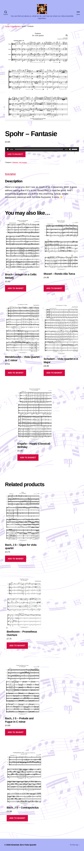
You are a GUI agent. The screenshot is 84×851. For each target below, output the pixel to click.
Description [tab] (10, 174)
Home (7, 26)
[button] (67, 35)
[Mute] (70, 149)
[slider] (75, 149)
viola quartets (15, 26)
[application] (42, 149)
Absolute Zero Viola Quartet (23, 845)
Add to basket (15, 154)
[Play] (8, 149)
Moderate (15, 162)
